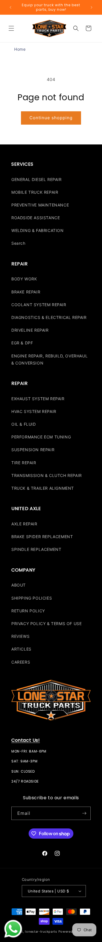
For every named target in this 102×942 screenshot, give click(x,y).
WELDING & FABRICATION (37, 230)
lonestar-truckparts (41, 932)
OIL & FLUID (23, 424)
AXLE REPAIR (24, 523)
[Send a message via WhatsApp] (13, 928)
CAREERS (20, 662)
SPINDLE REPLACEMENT (36, 549)
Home (20, 49)
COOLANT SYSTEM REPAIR (38, 304)
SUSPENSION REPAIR (32, 449)
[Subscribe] (84, 813)
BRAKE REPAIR (25, 291)
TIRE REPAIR (23, 462)
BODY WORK (24, 278)
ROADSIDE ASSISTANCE (35, 217)
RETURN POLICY (28, 610)
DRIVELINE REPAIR (30, 330)
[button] (11, 28)
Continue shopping (51, 117)
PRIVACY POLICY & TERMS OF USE (46, 623)
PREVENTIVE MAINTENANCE (40, 205)
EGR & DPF (22, 342)
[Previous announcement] (10, 7)
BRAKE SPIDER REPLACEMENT (42, 536)
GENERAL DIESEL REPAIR (36, 179)
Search (18, 243)
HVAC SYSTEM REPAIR (33, 411)
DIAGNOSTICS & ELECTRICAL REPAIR (49, 317)
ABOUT (18, 585)
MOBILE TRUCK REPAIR (34, 192)
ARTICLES (21, 649)
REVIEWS (20, 636)
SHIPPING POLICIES (31, 598)
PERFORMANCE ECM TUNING (41, 436)
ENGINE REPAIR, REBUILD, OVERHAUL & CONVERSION (49, 359)
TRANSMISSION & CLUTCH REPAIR (46, 475)
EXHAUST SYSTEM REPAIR (38, 398)
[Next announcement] (91, 7)
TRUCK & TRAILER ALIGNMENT (42, 488)
